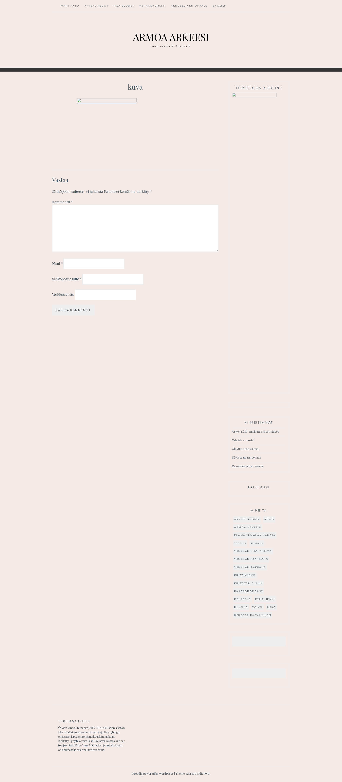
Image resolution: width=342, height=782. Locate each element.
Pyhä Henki (265, 599)
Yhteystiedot (96, 5)
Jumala (257, 543)
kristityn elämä (248, 583)
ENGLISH (220, 5)
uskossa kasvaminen (252, 615)
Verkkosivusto (63, 295)
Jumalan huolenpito (253, 551)
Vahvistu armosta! (243, 440)
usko (271, 607)
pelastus (242, 599)
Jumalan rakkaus (250, 567)
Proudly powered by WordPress (152, 773)
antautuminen (247, 519)
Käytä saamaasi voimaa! (246, 457)
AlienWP (204, 773)
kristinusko (245, 575)
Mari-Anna (70, 5)
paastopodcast (248, 591)
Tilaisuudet (124, 5)
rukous (241, 607)
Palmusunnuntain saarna (247, 466)
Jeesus (240, 543)
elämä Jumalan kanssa (255, 535)
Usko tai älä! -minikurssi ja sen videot (255, 431)
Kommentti (62, 202)
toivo (257, 607)
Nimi (57, 263)
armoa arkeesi (247, 527)
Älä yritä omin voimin (245, 449)
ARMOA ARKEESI (171, 36)
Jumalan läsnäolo (251, 559)
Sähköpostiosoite (67, 279)
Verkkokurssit (152, 5)
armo (269, 519)
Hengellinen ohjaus (189, 5)
